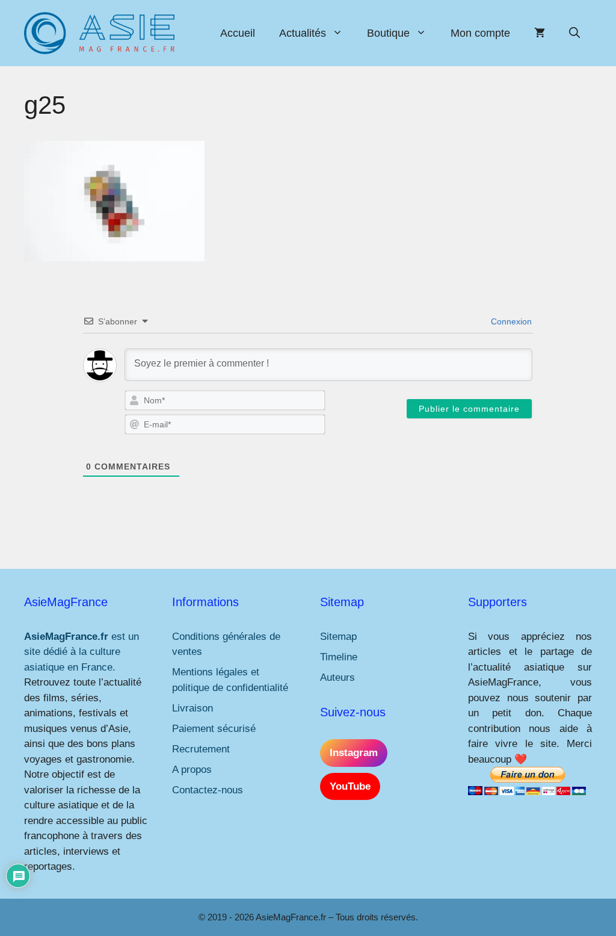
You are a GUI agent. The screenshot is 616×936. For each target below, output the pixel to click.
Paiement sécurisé (214, 728)
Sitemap (338, 636)
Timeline (338, 657)
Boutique (388, 33)
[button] (574, 33)
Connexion (510, 321)
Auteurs (337, 677)
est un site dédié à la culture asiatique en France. (81, 652)
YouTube (350, 786)
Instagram (354, 752)
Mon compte (480, 33)
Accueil (237, 33)
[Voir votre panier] (539, 33)
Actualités (302, 33)
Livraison (192, 708)
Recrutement (201, 749)
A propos (192, 769)
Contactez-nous (207, 790)
